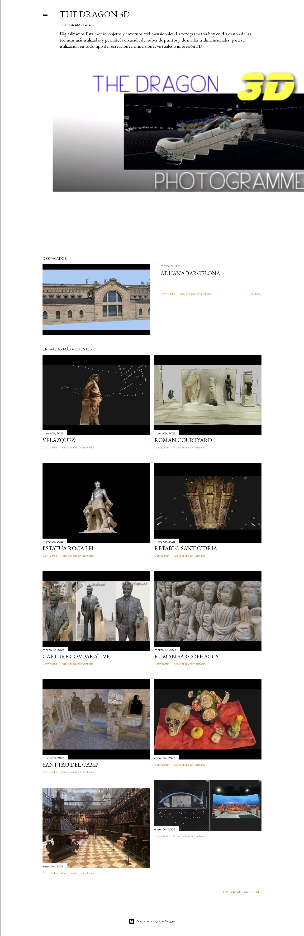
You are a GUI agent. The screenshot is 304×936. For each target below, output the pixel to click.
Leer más (254, 294)
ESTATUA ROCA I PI (68, 548)
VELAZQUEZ (59, 440)
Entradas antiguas (242, 892)
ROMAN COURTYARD (183, 440)
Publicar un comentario (195, 294)
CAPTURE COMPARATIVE (76, 656)
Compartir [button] (168, 294)
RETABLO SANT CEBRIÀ (185, 548)
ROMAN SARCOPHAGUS (186, 656)
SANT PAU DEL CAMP (70, 764)
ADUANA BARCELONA (190, 273)
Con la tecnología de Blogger (156, 921)
